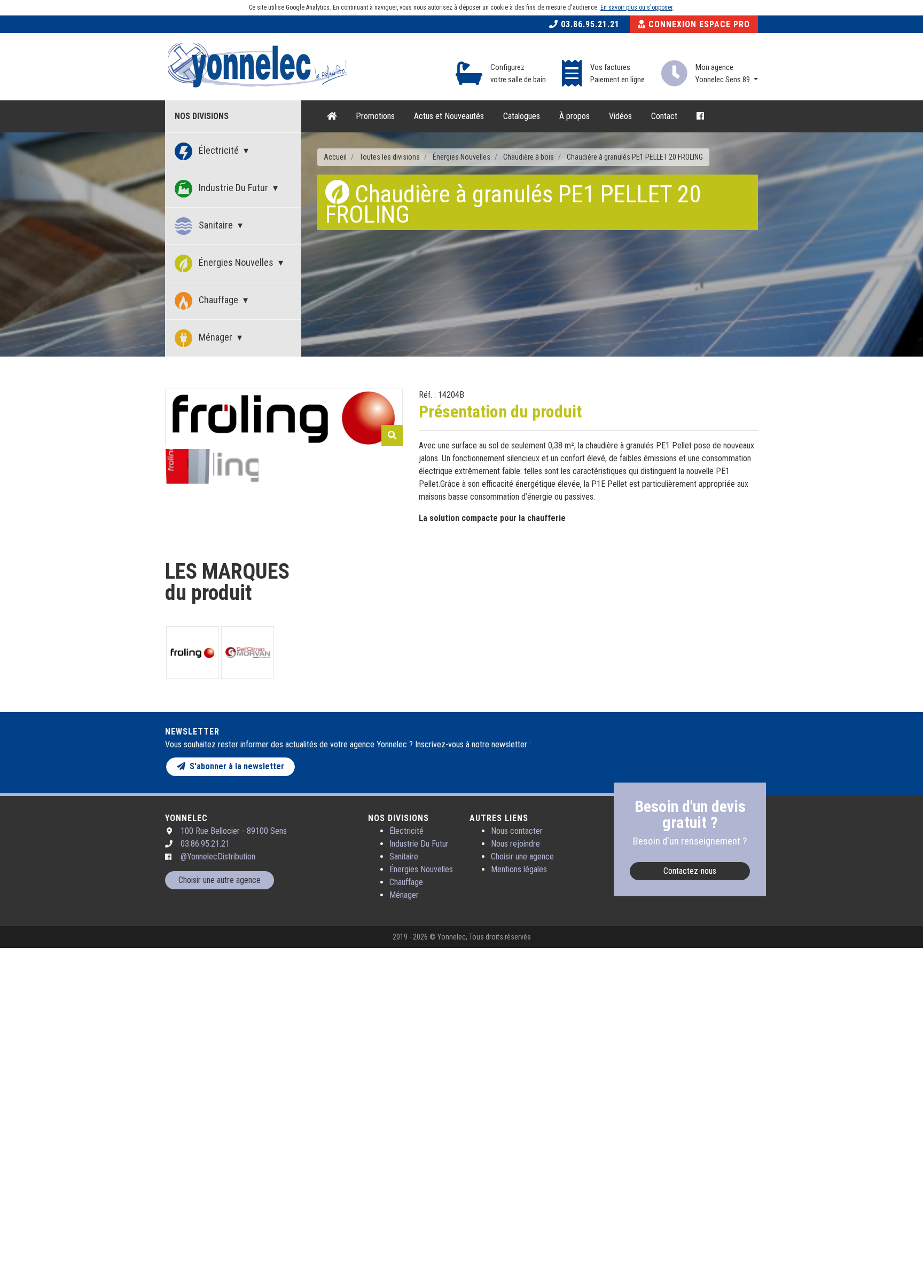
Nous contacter (517, 831)
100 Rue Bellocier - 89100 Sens (234, 831)
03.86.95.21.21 (589, 24)
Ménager (215, 337)
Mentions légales (519, 869)
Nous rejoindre (515, 844)
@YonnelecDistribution (218, 856)
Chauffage (218, 299)
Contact (664, 116)
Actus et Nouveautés (449, 116)
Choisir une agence (522, 856)
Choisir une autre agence (219, 880)
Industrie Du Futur (233, 187)
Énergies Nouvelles (236, 262)
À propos (574, 116)
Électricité (219, 150)
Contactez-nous (689, 871)
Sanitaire (216, 225)
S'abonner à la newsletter (234, 766)
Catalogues (521, 116)
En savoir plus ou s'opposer (636, 7)
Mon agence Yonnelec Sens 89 (723, 73)
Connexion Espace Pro (698, 24)
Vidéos (620, 116)
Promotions (375, 116)
